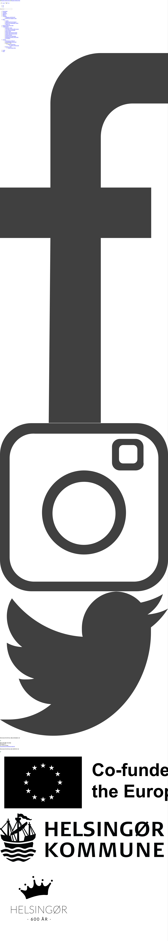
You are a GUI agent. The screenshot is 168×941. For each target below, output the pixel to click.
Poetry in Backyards (14, 45)
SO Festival (7, 38)
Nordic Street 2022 (12, 48)
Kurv (4, 51)
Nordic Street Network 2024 (11, 32)
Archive (4, 39)
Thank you (7, 24)
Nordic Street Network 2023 (11, 33)
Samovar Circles (8, 27)
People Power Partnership (10, 36)
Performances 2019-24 (10, 40)
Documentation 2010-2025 (10, 42)
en (3, 6)
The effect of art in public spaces (12, 29)
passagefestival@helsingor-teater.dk (7, 746)
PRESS (4, 14)
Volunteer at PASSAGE (10, 17)
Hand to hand (8, 31)
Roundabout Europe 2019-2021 (11, 37)
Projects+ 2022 (8, 46)
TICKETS (5, 13)
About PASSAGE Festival (10, 22)
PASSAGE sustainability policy (11, 23)
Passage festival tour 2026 (8, 25)
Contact (6, 20)
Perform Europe (8, 35)
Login (4, 50)
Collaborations (6, 26)
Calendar (4, 12)
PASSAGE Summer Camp (10, 18)
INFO (4, 19)
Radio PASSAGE (11, 44)
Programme (5, 11)
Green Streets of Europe (10, 30)
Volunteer (5, 16)
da (3, 5)
